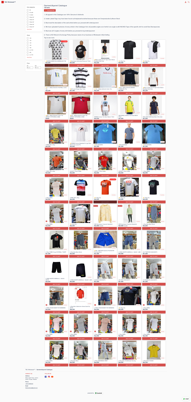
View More (29, 29)
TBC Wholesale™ (10, 2)
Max (36, 65)
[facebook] (45, 377)
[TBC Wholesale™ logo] (2, 2)
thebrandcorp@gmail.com (31, 388)
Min (27, 65)
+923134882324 (29, 383)
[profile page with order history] (185, 2)
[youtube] (52, 377)
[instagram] (49, 377)
